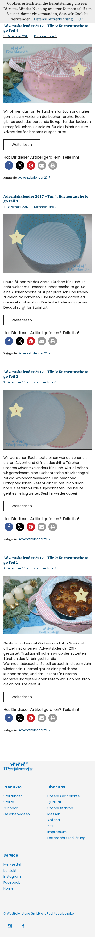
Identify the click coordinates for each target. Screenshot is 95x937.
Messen (54, 814)
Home (8, 888)
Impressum (57, 831)
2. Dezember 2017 (15, 568)
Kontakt (10, 870)
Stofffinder (12, 796)
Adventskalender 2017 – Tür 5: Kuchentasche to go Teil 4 (45, 28)
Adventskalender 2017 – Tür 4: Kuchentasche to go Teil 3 (45, 198)
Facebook (11, 882)
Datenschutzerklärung (66, 838)
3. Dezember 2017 (15, 382)
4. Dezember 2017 (15, 207)
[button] (9, 165)
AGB (51, 826)
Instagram (12, 876)
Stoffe (8, 802)
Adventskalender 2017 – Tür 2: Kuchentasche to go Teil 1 (45, 560)
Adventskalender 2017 (34, 177)
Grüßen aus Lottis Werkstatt (62, 643)
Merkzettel (12, 864)
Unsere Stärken (60, 808)
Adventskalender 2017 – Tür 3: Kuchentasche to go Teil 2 (45, 374)
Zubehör (10, 808)
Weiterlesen (22, 144)
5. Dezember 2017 (15, 36)
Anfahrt (54, 820)
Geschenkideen (16, 814)
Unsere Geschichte (64, 796)
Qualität (54, 802)
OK (81, 19)
